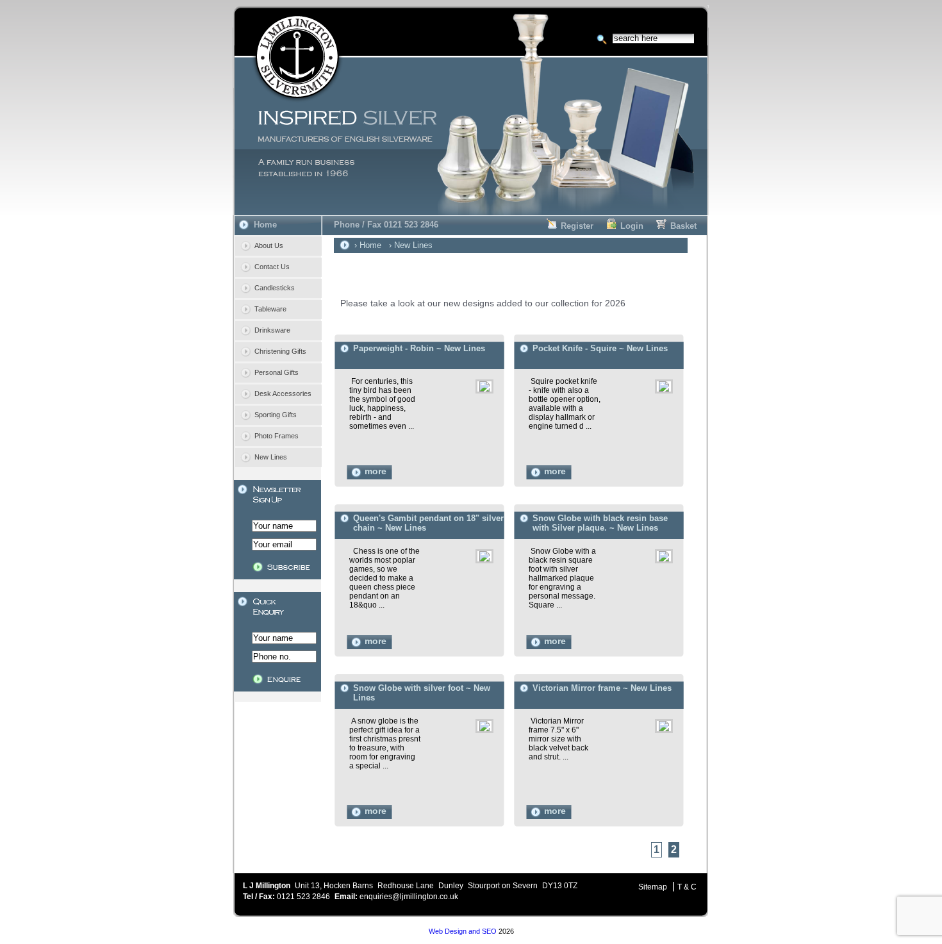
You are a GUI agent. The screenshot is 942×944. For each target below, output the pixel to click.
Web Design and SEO (463, 931)
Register (577, 226)
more (375, 471)
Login (631, 226)
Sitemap (652, 886)
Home (265, 224)
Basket (683, 226)
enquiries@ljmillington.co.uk (408, 896)
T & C (687, 886)
